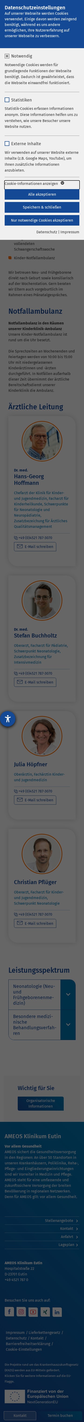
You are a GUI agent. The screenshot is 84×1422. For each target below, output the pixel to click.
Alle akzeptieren (42, 194)
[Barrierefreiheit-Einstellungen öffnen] (7, 719)
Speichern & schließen (42, 207)
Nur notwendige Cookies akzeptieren (42, 220)
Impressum (69, 232)
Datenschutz (46, 232)
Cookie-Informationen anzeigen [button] (32, 183)
